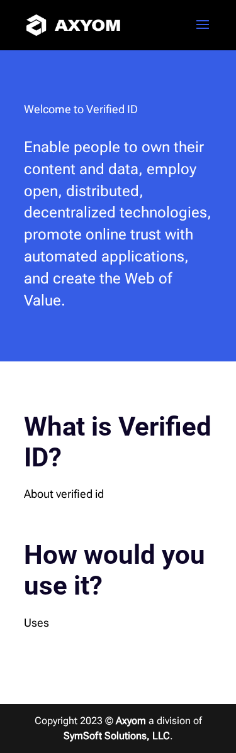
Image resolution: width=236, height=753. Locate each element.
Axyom (131, 721)
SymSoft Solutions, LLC (117, 736)
